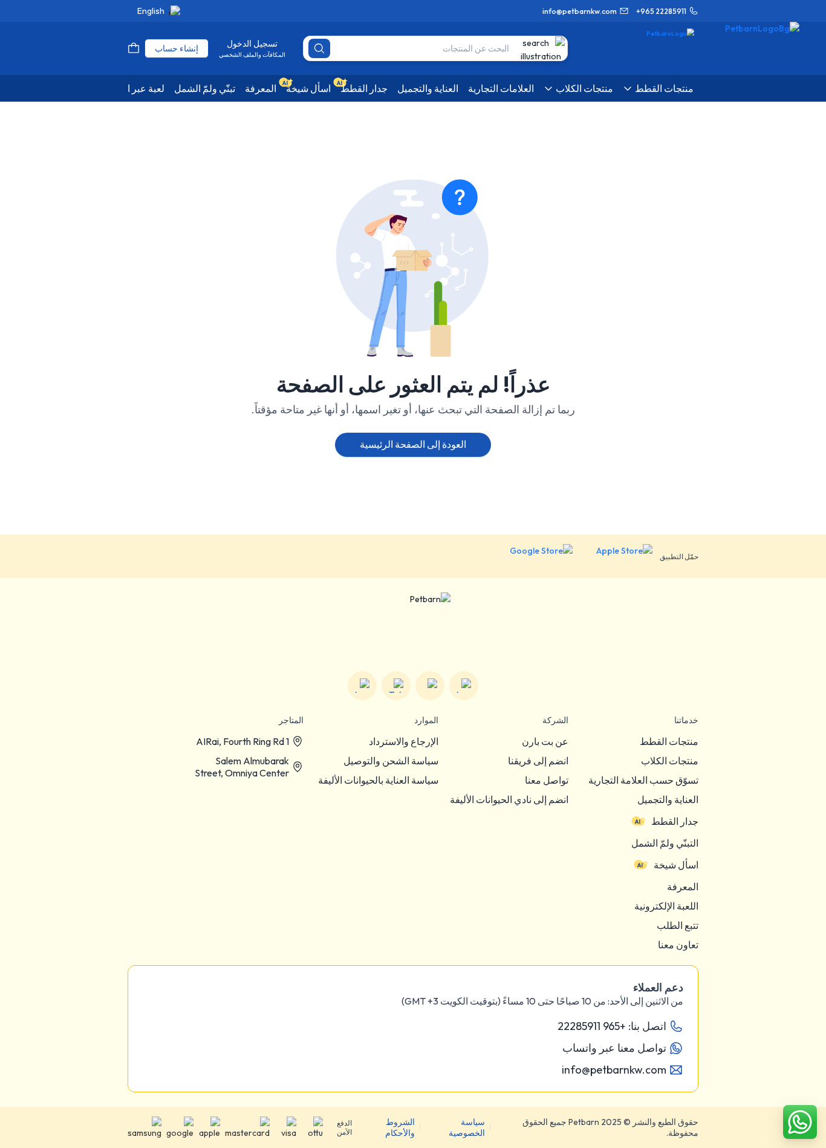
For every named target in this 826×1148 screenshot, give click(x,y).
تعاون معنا (678, 945)
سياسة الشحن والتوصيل (390, 761)
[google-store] (532, 556)
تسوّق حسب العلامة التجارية (643, 780)
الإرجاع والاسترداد (403, 741)
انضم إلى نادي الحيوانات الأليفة (509, 799)
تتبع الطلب (677, 925)
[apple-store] (616, 556)
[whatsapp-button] (800, 1122)
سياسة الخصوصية (467, 1127)
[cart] (134, 48)
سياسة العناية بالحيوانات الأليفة (378, 780)
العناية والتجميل (667, 799)
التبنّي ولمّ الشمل (664, 843)
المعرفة (682, 887)
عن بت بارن (545, 741)
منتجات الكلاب (669, 761)
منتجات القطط (669, 741)
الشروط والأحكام (400, 1127)
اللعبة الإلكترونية (666, 906)
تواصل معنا (546, 780)
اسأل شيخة (676, 865)
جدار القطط (674, 821)
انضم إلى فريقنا (538, 761)
